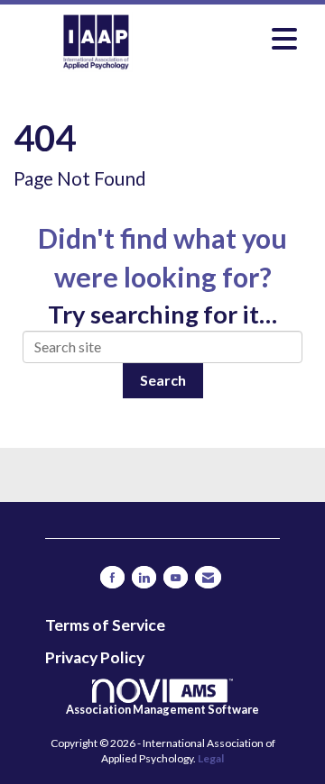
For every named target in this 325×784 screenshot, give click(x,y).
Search (163, 379)
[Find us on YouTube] (175, 577)
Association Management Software (162, 709)
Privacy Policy (94, 657)
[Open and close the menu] (243, 38)
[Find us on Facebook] (112, 577)
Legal (211, 758)
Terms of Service (105, 624)
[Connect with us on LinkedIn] (144, 577)
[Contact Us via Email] (208, 577)
